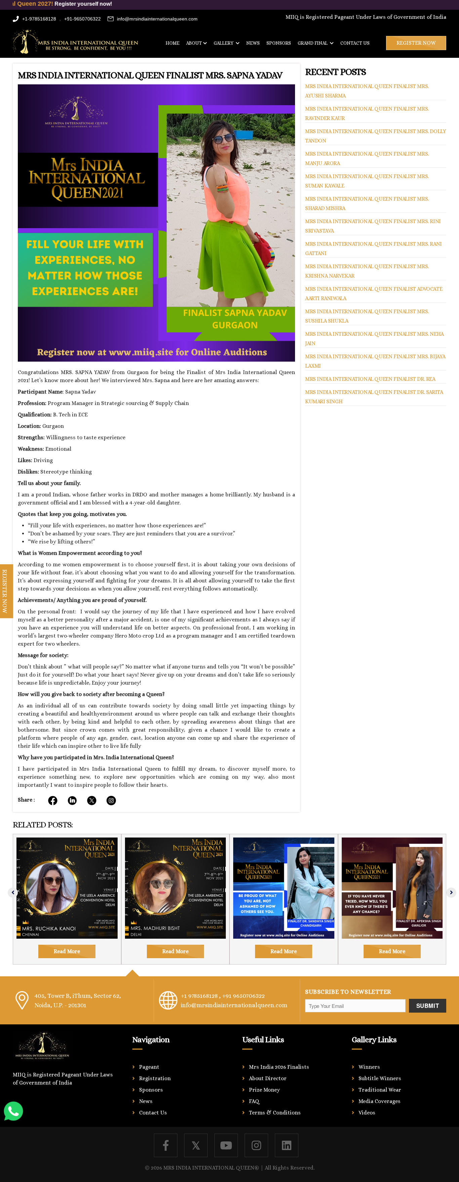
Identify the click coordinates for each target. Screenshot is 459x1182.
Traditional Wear (380, 1090)
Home (172, 43)
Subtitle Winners (380, 1078)
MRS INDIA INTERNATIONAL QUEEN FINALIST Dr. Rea (370, 379)
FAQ (254, 1101)
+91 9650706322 (243, 995)
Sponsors (278, 43)
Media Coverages (380, 1101)
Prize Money (264, 1090)
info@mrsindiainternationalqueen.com (157, 19)
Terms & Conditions (275, 1112)
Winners (369, 1067)
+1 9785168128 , (201, 995)
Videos (367, 1112)
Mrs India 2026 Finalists (279, 1067)
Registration (155, 1078)
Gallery (224, 43)
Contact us (355, 43)
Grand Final (313, 43)
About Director (268, 1078)
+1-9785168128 (39, 19)
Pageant (149, 1067)
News (253, 43)
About (194, 43)
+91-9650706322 (82, 19)
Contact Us (153, 1112)
